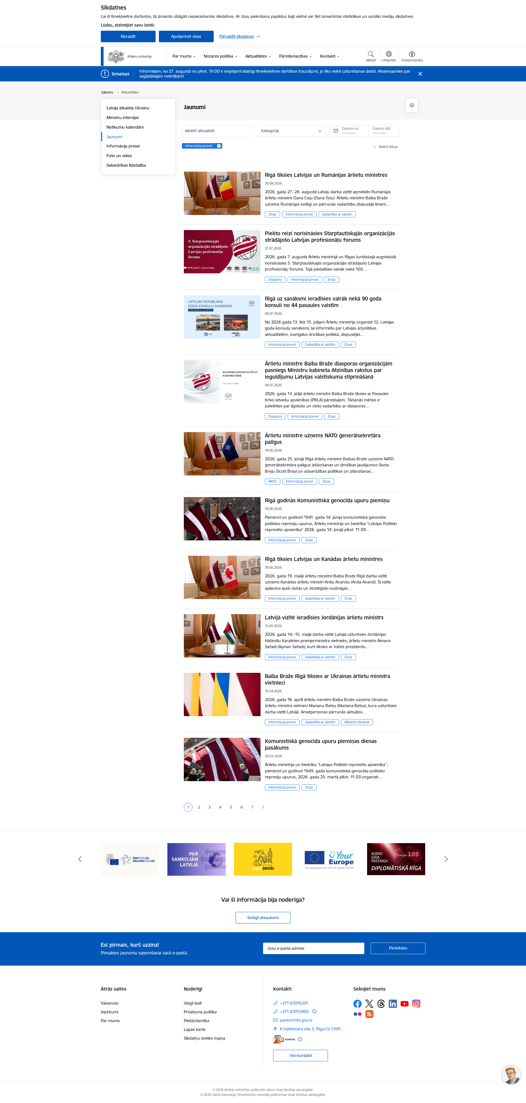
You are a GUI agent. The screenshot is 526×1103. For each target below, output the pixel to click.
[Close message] (420, 74)
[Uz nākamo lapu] (262, 807)
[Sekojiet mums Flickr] (357, 1013)
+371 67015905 (294, 1011)
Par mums (110, 1020)
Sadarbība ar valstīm (337, 214)
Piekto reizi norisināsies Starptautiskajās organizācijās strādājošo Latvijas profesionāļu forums (330, 236)
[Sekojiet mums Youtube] (405, 1003)
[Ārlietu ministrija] (130, 56)
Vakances (109, 1003)
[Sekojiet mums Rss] (369, 1014)
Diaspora (275, 279)
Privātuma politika (200, 1011)
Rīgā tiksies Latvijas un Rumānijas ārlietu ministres (326, 175)
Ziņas (272, 214)
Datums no (350, 128)
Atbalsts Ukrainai (356, 722)
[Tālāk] (446, 859)
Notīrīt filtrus (388, 147)
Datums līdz (381, 128)
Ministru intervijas (123, 117)
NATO (272, 481)
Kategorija (270, 130)
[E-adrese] (284, 1039)
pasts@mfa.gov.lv (296, 1020)
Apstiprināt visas (186, 36)
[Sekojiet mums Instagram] (416, 1004)
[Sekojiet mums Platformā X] (369, 1004)
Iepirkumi (109, 1011)
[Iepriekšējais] (80, 859)
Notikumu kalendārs (125, 127)
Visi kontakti (301, 1055)
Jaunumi (114, 136)
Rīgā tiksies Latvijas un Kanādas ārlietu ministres (324, 559)
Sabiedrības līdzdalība (126, 165)
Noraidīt (128, 36)
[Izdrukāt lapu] (412, 105)
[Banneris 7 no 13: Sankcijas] (196, 858)
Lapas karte (194, 1029)
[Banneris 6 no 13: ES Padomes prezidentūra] (130, 858)
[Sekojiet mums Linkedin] (393, 1004)
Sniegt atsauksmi (263, 917)
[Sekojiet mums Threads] (381, 1004)
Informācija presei (123, 146)
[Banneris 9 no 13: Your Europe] (330, 858)
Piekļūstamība (196, 1020)
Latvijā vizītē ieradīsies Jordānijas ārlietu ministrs (324, 617)
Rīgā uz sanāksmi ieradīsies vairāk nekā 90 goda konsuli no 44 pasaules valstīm (323, 301)
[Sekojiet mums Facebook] (357, 1004)
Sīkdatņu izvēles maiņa (204, 1038)
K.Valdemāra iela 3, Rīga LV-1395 (310, 1028)
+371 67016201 (294, 1003)
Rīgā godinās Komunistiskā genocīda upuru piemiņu (327, 500)
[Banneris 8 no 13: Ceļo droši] (263, 858)
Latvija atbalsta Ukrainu (128, 107)
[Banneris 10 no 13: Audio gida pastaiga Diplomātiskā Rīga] (396, 858)
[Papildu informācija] (314, 1011)
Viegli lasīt (193, 1003)
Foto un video (119, 155)
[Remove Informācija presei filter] (219, 146)
